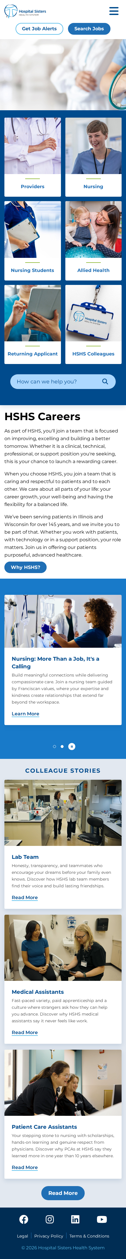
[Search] (105, 382)
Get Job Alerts (39, 28)
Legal (22, 1236)
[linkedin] (75, 1220)
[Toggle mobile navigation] (114, 11)
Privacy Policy (48, 1236)
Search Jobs (89, 28)
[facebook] (23, 1220)
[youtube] (102, 1220)
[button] (54, 746)
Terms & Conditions (89, 1236)
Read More (63, 1193)
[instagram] (50, 1220)
